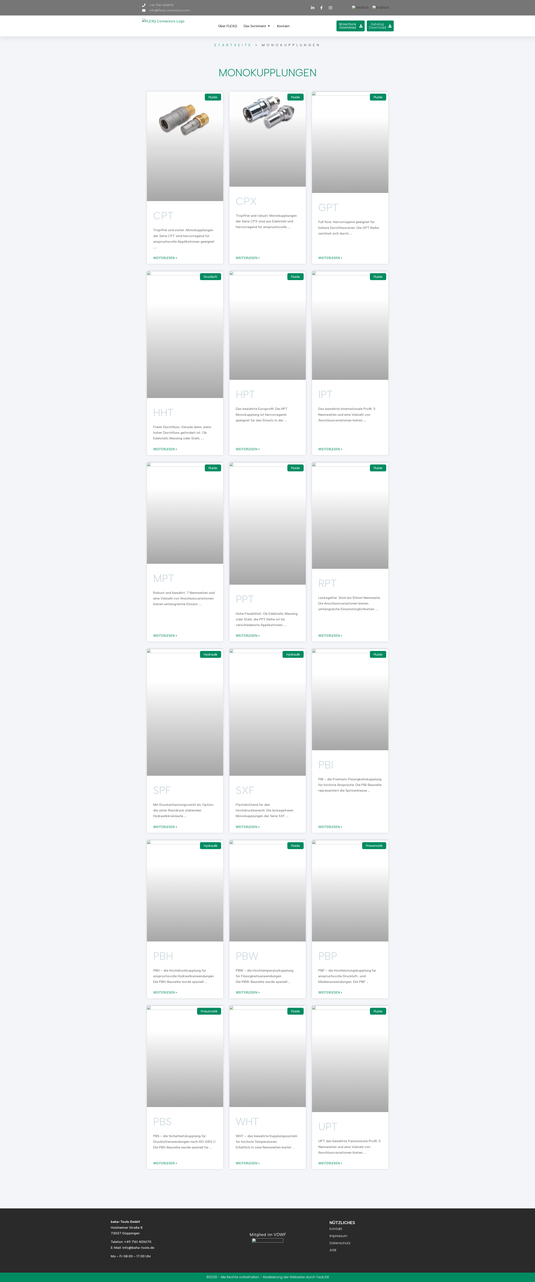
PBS (162, 1121)
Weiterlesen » (165, 258)
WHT (247, 1121)
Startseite (233, 45)
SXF (245, 790)
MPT (163, 578)
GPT (328, 207)
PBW (247, 956)
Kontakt (336, 1228)
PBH (163, 956)
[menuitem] (360, 7)
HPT (245, 394)
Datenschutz (340, 1243)
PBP (327, 956)
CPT (163, 215)
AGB (333, 1250)
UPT (328, 1126)
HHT (163, 412)
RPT (327, 583)
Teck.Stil (322, 1277)
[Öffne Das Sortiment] (268, 26)
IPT (325, 394)
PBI (325, 764)
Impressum (338, 1236)
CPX (246, 201)
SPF (162, 790)
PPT (245, 599)
